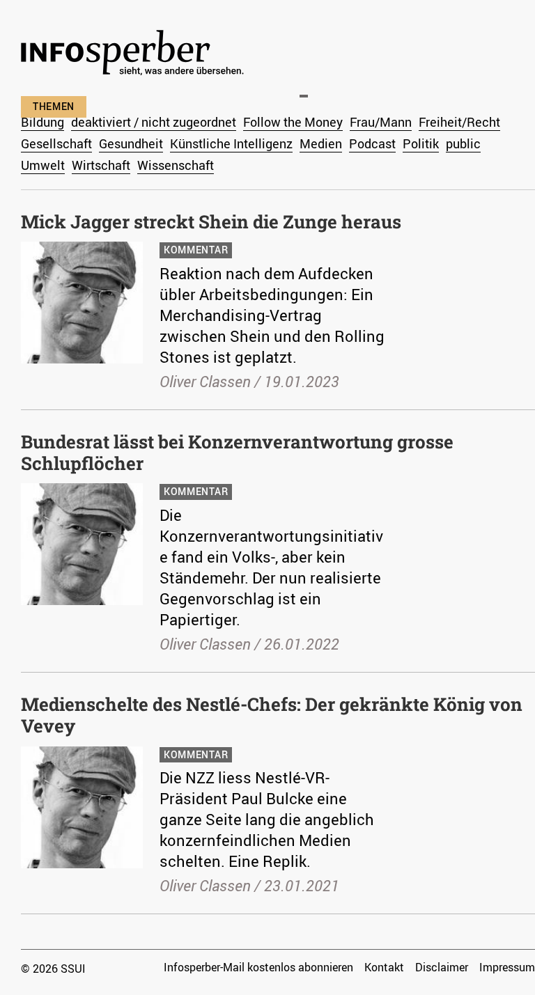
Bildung (42, 121)
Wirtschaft (101, 165)
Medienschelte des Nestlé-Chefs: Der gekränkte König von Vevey (271, 714)
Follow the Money (293, 121)
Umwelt (43, 165)
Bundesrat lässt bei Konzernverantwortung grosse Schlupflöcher (237, 452)
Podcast (372, 143)
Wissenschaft (175, 165)
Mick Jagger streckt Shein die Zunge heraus (211, 221)
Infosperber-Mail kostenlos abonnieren (258, 967)
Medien (321, 143)
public (463, 143)
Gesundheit (131, 143)
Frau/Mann (381, 121)
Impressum (507, 967)
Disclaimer (441, 967)
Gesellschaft (56, 143)
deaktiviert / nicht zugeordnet (153, 121)
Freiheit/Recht (459, 121)
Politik (421, 143)
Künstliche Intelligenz (231, 143)
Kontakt (384, 967)
